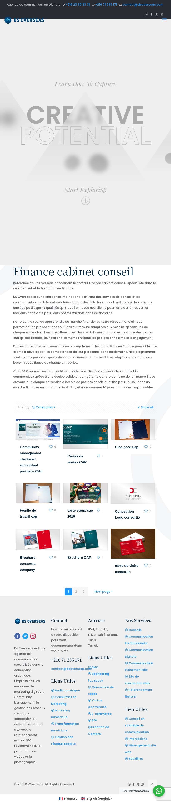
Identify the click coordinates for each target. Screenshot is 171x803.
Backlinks (136, 759)
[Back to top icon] (152, 784)
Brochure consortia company (27, 564)
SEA (94, 720)
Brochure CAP (79, 558)
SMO (95, 667)
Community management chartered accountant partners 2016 (31, 459)
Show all (147, 407)
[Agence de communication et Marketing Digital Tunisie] (24, 19)
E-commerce (102, 714)
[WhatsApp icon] (129, 784)
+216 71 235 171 (106, 4)
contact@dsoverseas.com (142, 4)
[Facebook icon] (133, 784)
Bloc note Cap (126, 447)
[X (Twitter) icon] (138, 784)
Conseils (135, 630)
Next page (102, 592)
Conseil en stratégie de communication (137, 725)
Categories (44, 407)
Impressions (138, 739)
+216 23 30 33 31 (78, 4)
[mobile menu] (164, 19)
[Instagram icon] (142, 784)
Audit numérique (67, 690)
